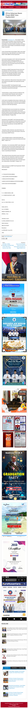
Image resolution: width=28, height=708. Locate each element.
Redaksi (14, 705)
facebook (22, 2)
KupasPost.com (8, 703)
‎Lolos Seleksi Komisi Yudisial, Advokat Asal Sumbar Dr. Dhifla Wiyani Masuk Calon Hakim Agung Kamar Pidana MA (17, 629)
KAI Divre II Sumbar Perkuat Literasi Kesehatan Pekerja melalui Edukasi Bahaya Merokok (16, 680)
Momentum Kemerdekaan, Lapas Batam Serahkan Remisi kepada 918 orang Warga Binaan (17, 687)
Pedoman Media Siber (14, 704)
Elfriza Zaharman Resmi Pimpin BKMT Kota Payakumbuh (14, 15)
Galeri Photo (21, 667)
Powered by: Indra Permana (14, 706)
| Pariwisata (18, 7)
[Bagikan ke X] (5, 238)
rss (26, 2)
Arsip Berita (14, 667)
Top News (7, 667)
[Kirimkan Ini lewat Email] (2, 238)
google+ (24, 2)
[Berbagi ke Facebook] (6, 238)
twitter (20, 2)
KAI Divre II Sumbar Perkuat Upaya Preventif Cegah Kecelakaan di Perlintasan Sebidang (16, 694)
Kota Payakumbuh (8, 236)
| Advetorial (11, 7)
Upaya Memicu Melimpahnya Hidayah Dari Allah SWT (17, 660)
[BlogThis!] (3, 238)
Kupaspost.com (11, 39)
